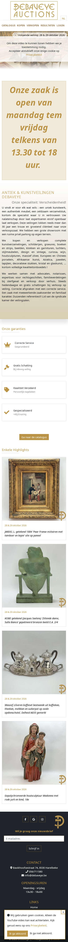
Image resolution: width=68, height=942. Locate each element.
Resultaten (48, 25)
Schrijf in (34, 848)
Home (34, 907)
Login (61, 25)
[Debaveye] (34, 13)
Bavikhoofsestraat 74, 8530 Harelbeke (35, 867)
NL (63, 18)
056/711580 (35, 871)
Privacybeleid (34, 54)
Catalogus (8, 25)
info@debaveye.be (35, 875)
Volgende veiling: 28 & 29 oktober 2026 (40, 35)
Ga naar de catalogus (34, 437)
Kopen (21, 25)
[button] (25, 819)
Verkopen (33, 25)
